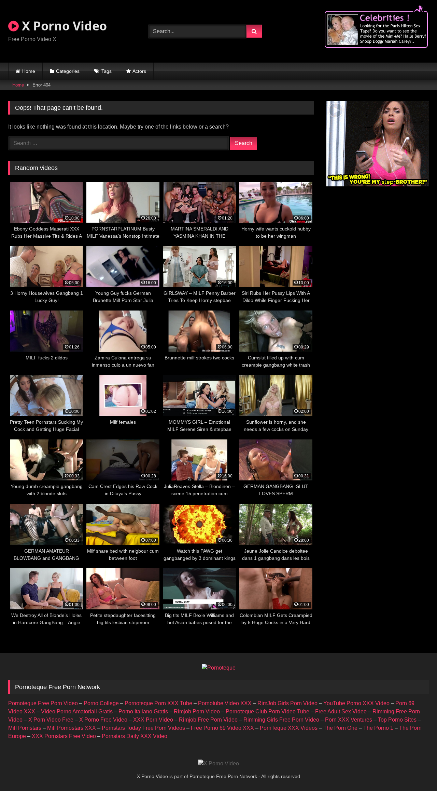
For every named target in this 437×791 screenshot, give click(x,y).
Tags (106, 71)
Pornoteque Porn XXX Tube (158, 703)
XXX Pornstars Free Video (64, 736)
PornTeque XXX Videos (289, 728)
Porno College (101, 703)
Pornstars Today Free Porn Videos (143, 728)
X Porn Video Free (50, 720)
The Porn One (340, 728)
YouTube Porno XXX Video (356, 703)
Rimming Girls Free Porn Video (281, 720)
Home (28, 71)
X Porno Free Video (103, 720)
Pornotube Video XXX (225, 703)
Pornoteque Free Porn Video (43, 703)
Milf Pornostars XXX (71, 728)
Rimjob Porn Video (197, 711)
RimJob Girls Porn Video (287, 703)
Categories (68, 71)
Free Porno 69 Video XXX (222, 728)
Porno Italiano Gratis (143, 711)
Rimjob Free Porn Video (208, 720)
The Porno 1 (378, 728)
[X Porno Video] (218, 764)
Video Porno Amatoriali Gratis (77, 711)
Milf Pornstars (24, 728)
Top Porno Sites (397, 720)
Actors (139, 71)
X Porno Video (63, 25)
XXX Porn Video (153, 720)
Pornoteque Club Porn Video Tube (267, 711)
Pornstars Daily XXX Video (134, 736)
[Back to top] (415, 770)
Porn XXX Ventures (348, 720)
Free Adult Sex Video (341, 711)
